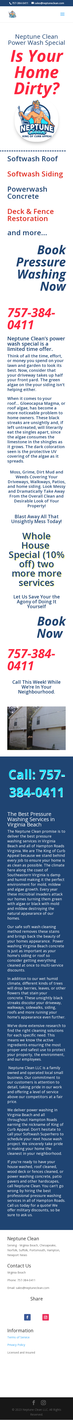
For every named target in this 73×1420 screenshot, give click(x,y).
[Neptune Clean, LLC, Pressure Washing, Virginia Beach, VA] (15, 1375)
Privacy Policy (16, 1345)
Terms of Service (18, 1337)
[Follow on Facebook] (27, 1317)
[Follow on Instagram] (45, 1317)
